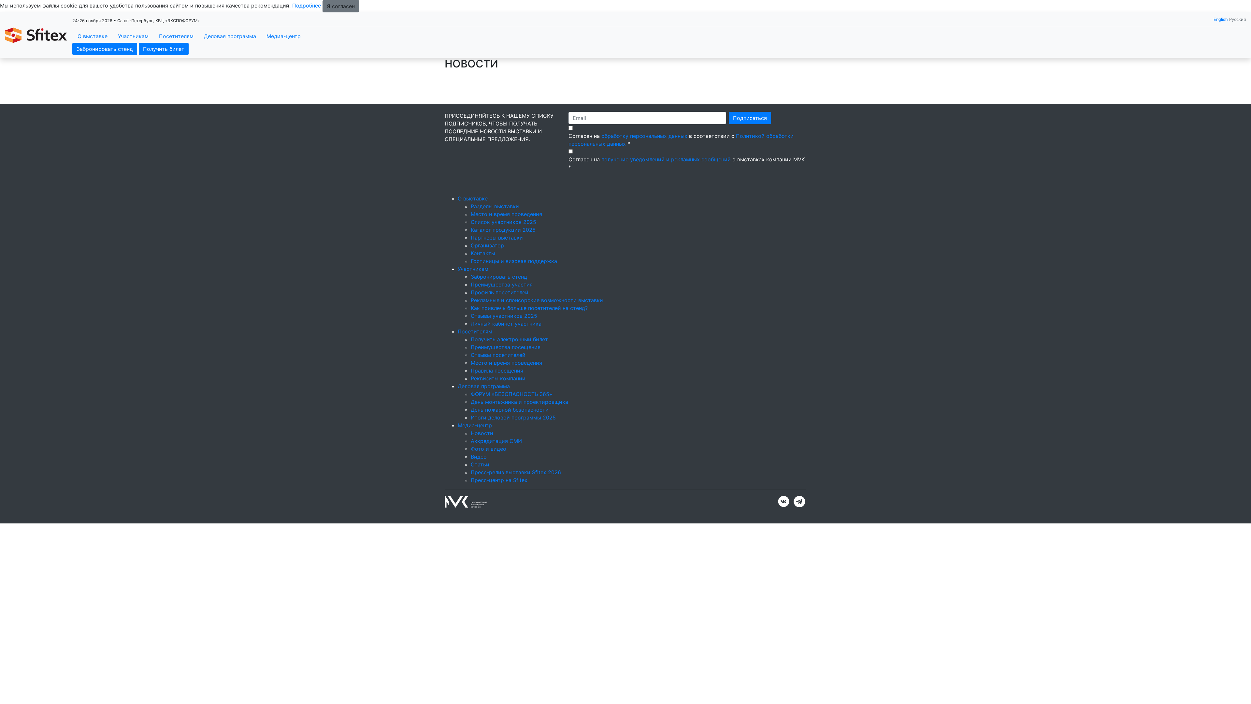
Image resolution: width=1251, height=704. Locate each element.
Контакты (483, 253)
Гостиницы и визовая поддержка (514, 261)
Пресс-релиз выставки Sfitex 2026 (516, 472)
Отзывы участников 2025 (504, 316)
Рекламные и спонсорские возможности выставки (537, 300)
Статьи (480, 464)
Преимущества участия (502, 284)
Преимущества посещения (505, 347)
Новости (482, 433)
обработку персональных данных (644, 136)
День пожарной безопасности (510, 409)
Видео (479, 456)
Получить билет (163, 49)
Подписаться (750, 118)
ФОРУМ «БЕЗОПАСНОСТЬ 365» (511, 394)
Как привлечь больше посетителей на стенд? (529, 308)
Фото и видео (488, 449)
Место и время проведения (506, 214)
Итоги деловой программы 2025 (513, 417)
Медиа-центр (283, 36)
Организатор (487, 245)
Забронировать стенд (105, 49)
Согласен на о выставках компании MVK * (686, 163)
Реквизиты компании (498, 378)
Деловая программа (230, 36)
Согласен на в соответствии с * (681, 140)
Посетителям (176, 36)
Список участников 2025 (503, 222)
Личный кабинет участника (506, 323)
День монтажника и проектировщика (519, 402)
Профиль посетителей (499, 292)
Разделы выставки (495, 206)
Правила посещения (497, 370)
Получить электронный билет (509, 339)
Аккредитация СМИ (496, 441)
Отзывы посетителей (498, 355)
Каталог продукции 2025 (503, 230)
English (1221, 19)
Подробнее (306, 5)
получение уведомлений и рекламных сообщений (666, 159)
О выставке (93, 36)
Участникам (133, 36)
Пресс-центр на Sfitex (499, 480)
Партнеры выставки (497, 237)
